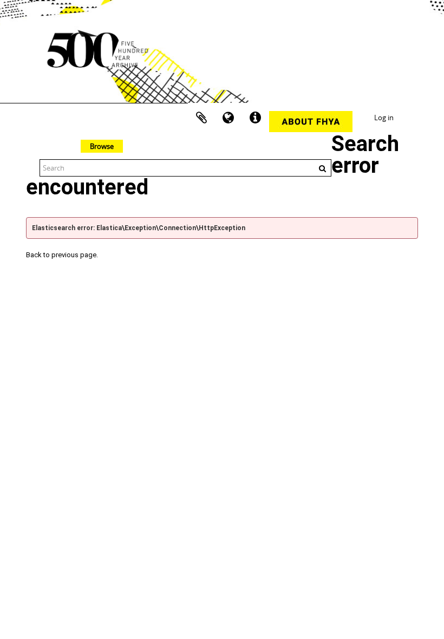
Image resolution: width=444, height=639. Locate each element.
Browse (102, 146)
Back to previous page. (62, 255)
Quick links (255, 118)
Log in (384, 117)
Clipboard (201, 118)
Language (228, 118)
